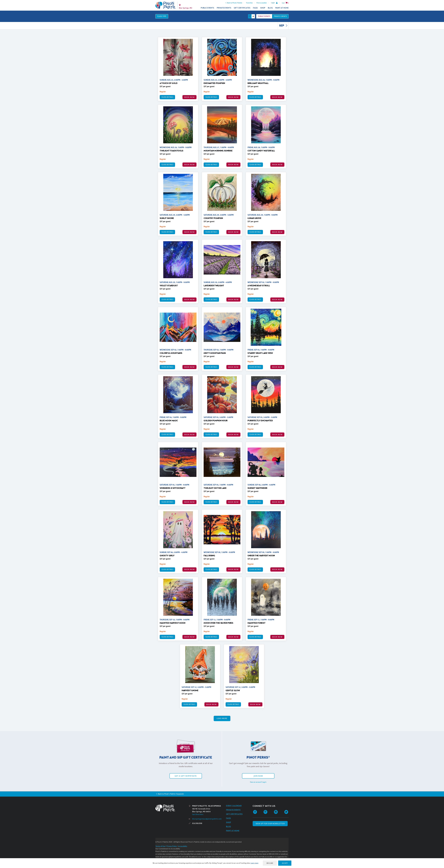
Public (264, 16)
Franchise (249, 3)
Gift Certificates (242, 8)
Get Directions (197, 814)
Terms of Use (160, 846)
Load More (222, 718)
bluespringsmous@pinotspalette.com (207, 819)
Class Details (167, 97)
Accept (285, 863)
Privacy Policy (172, 846)
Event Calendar (234, 806)
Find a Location (261, 3)
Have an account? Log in (258, 782)
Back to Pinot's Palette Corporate (171, 794)
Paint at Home (282, 8)
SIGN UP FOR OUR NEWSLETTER (270, 823)
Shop (262, 8)
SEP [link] (282, 26)
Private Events (224, 8)
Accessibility (182, 846)
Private (280, 16)
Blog (270, 8)
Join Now (258, 776)
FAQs (255, 8)
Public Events (207, 8)
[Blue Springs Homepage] (165, 5)
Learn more (254, 863)
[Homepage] (172, 808)
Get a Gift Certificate (186, 776)
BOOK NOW (189, 97)
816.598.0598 (197, 823)
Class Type (161, 16)
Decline (270, 863)
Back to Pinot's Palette (234, 3)
